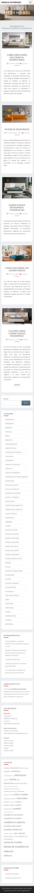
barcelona (15, 768)
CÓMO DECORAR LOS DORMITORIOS (17, 269)
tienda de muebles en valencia (16, 849)
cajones (26, 768)
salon (16, 833)
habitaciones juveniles (10, 798)
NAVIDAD (8, 563)
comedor (7, 771)
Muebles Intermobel (11, 2)
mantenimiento (8, 809)
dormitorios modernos (10, 791)
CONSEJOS (8, 469)
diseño (13, 779)
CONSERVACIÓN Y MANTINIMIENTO (16, 477)
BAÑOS (7, 436)
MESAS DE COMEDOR (12, 534)
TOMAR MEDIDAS (10, 616)
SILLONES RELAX (10, 587)
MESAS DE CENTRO (11, 530)
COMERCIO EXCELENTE (12, 464)
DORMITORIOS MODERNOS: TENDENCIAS (17, 207)
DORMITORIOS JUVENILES (13, 509)
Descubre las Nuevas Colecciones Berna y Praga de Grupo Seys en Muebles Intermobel (15, 652)
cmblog (24, 63)
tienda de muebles (13, 842)
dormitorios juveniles (21, 783)
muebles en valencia (14, 822)
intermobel (21, 798)
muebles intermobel (12, 826)
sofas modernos (8, 839)
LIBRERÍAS (8, 522)
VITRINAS (8, 620)
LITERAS (8, 526)
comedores (15, 771)
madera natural (9, 805)
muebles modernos (13, 829)
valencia (8, 855)
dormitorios (9, 783)
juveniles (6, 802)
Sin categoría (9, 591)
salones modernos (9, 836)
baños (22, 768)
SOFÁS (7, 599)
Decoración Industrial (12, 489)
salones (21, 833)
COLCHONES (9, 456)
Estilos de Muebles (11, 514)
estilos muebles (20, 794)
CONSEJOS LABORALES (12, 473)
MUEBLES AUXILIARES (12, 538)
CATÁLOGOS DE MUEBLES (13, 452)
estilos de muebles (8, 794)
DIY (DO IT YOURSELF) (12, 497)
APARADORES (9, 419)
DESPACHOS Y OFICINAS (13, 493)
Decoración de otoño (12, 485)
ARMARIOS (8, 428)
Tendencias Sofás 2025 (12, 659)
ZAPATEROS (9, 624)
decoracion (20, 775)
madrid (18, 805)
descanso (6, 780)
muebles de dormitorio (8, 812)
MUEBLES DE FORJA (11, 546)
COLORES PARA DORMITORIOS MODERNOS (17, 333)
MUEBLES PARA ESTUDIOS (13, 559)
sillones (21, 836)
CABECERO (8, 440)
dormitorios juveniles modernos (11, 788)
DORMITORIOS (10, 501)
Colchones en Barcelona (13, 878)
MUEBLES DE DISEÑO (12, 542)
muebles (17, 808)
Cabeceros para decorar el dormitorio (17, 57)
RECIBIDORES (9, 575)
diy (18, 780)
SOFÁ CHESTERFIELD (12, 595)
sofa (26, 836)
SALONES (8, 579)
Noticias (8, 567)
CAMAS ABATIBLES (11, 444)
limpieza (12, 802)
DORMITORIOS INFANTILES (14, 505)
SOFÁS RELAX (9, 608)
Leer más (17, 384)
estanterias (20, 791)
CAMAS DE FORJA (10, 448)
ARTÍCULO (8, 432)
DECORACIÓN (9, 481)
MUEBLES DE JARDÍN (12, 550)
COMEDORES (9, 460)
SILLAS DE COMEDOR (12, 583)
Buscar (6, 399)
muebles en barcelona (13, 814)
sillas (16, 836)
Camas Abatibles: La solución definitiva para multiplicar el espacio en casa (17, 643)
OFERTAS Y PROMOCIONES (14, 571)
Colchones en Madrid (12, 874)
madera (18, 802)
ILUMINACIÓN (9, 518)
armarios (7, 768)
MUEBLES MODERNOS (17, 129)
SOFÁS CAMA (9, 604)
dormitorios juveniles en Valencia (11, 786)
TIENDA (7, 612)
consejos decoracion (9, 775)
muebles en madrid (12, 818)
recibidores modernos (8, 833)
